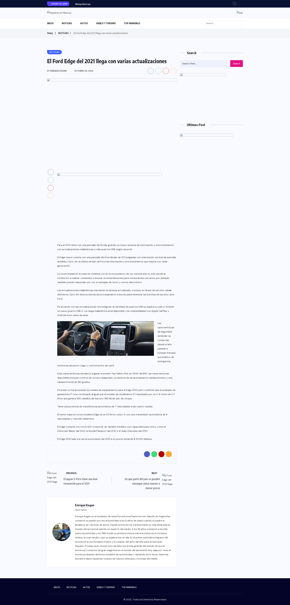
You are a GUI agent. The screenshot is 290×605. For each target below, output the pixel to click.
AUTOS (84, 23)
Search (236, 63)
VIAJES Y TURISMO (106, 23)
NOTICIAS (67, 23)
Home (50, 33)
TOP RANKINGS (132, 23)
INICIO (50, 23)
